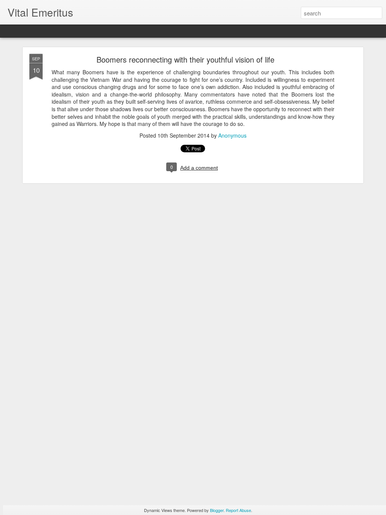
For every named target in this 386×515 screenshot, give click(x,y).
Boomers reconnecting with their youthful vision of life (185, 59)
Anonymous (232, 135)
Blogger (217, 510)
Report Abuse (238, 510)
